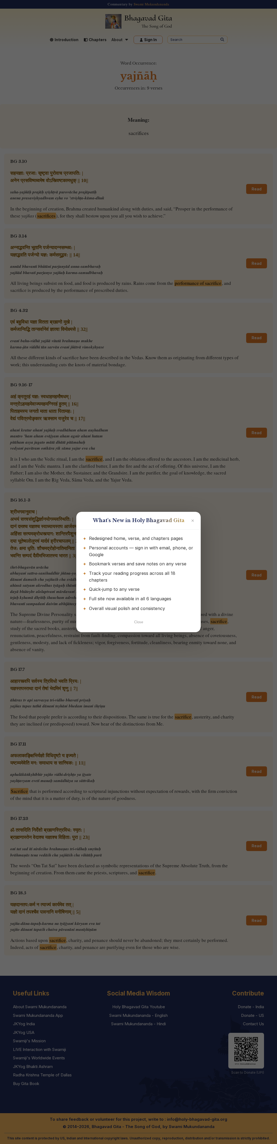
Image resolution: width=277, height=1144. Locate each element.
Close (138, 622)
